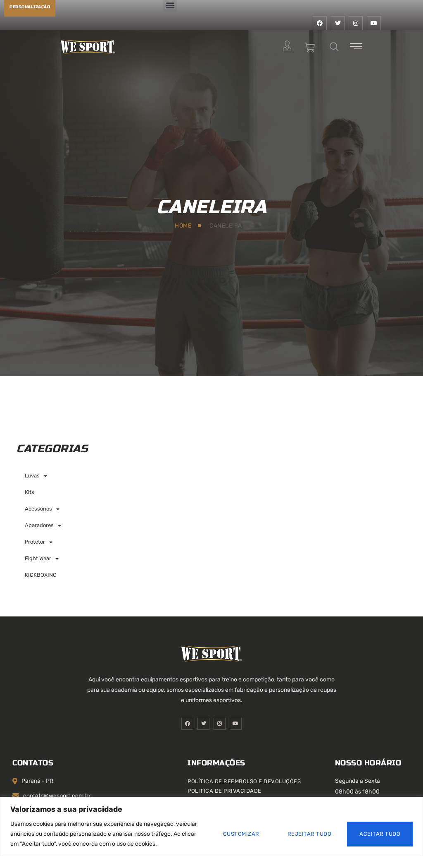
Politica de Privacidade (224, 791)
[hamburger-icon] (356, 47)
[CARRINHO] (310, 48)
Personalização (30, 7)
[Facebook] (320, 23)
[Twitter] (338, 23)
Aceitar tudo (379, 834)
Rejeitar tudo (310, 834)
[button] (334, 47)
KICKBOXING (41, 575)
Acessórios (38, 509)
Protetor (35, 542)
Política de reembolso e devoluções (244, 781)
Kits (29, 492)
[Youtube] (374, 23)
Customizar (241, 834)
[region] (211, 826)
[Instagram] (356, 23)
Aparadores (39, 525)
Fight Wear (38, 558)
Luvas (32, 475)
